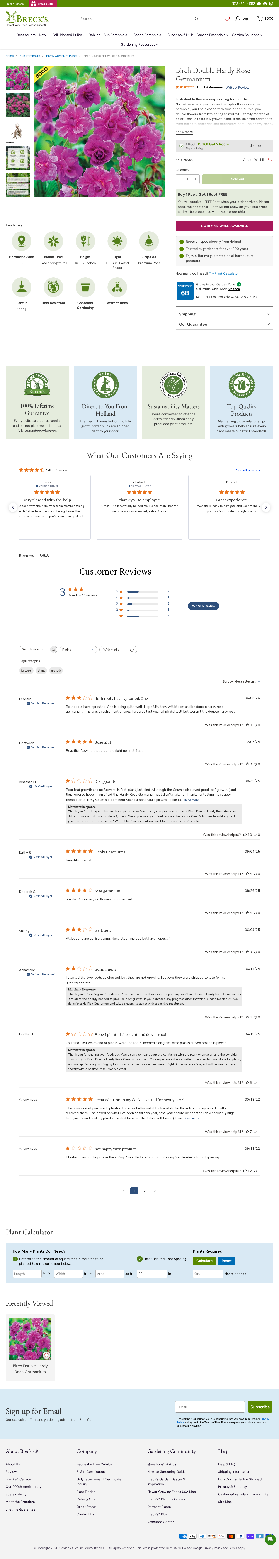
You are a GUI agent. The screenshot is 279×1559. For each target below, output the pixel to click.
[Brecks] (27, 18)
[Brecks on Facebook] (259, 4)
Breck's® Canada (18, 1479)
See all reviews (248, 470)
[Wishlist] (227, 19)
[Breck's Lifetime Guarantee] (37, 385)
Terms (233, 1548)
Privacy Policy (212, 1548)
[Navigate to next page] (155, 1190)
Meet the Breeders (20, 1502)
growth (56, 671)
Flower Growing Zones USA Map (171, 1492)
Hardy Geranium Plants (61, 56)
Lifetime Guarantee (21, 1509)
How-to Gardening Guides (167, 1471)
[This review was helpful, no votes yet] (247, 725)
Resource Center (160, 1522)
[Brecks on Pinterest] (265, 4)
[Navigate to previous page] (124, 1190)
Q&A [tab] (44, 555)
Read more (191, 800)
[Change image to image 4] (18, 158)
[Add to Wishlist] (46, 1355)
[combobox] (78, 649)
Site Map (225, 1502)
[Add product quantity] (195, 179)
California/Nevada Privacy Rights (243, 1494)
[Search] (196, 18)
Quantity (182, 170)
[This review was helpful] (247, 764)
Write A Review (203, 606)
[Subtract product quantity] (180, 179)
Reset (227, 1260)
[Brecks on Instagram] (271, 4)
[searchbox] (34, 649)
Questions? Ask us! (162, 1464)
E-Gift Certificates (91, 1471)
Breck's (99, 1548)
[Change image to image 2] (18, 105)
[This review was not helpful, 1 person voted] (255, 1082)
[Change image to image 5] (18, 185)
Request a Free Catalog (94, 1464)
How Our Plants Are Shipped (240, 1479)
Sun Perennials (30, 56)
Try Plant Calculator (224, 273)
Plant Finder (86, 1492)
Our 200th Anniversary (23, 1487)
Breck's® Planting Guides (166, 1499)
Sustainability (16, 1494)
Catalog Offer (87, 1499)
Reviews (12, 1471)
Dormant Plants (159, 1507)
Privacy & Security (232, 1487)
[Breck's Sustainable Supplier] (173, 385)
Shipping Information (234, 1471)
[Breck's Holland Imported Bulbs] (105, 385)
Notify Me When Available (224, 226)
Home (10, 56)
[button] (13, 507)
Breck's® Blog (157, 1514)
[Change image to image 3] (18, 131)
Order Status (87, 1507)
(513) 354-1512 (243, 3)
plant (41, 671)
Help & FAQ (226, 1464)
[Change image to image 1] (18, 78)
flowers (26, 671)
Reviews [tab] (26, 555)
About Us (13, 1464)
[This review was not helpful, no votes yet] (255, 725)
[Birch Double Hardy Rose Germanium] (99, 131)
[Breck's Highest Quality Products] (241, 385)
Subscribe (260, 1406)
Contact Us (85, 1514)
